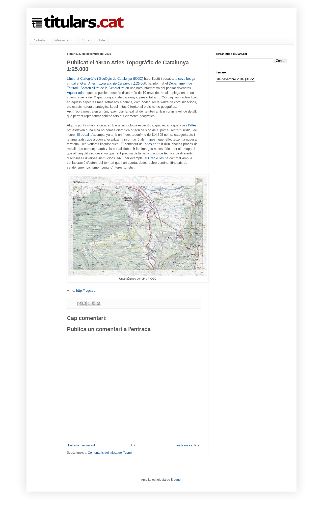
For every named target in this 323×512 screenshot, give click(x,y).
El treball (83, 135)
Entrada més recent (81, 445)
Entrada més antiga (186, 445)
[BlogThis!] (84, 303)
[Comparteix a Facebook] (93, 303)
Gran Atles (156, 158)
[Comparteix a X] (88, 303)
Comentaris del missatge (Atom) (110, 452)
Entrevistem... (64, 40)
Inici (134, 445)
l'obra (78, 111)
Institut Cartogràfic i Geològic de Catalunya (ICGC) (106, 78)
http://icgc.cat (86, 290)
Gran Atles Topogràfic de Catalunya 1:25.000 (113, 83)
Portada (39, 40)
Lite (102, 40)
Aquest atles (76, 93)
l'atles (192, 125)
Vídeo (87, 40)
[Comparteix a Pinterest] (98, 303)
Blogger (176, 479)
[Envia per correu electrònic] (79, 303)
